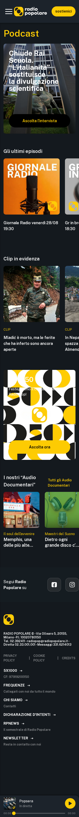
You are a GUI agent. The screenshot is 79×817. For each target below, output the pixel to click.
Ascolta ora (39, 447)
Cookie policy (39, 658)
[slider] (14, 813)
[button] (9, 11)
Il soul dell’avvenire (19, 534)
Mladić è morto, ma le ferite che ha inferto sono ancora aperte (29, 343)
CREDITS (68, 658)
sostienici (63, 11)
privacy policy (10, 658)
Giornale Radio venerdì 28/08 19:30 (31, 225)
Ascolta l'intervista (39, 120)
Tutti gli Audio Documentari (60, 482)
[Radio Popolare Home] (30, 11)
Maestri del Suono (60, 534)
